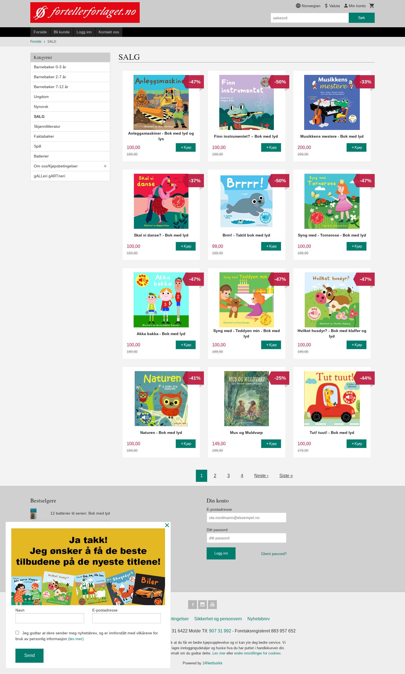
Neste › (261, 475)
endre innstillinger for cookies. (258, 653)
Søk (361, 17)
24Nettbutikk (212, 663)
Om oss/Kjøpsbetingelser (56, 166)
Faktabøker (44, 136)
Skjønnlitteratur (47, 126)
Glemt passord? (274, 554)
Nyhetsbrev (258, 618)
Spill (37, 146)
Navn (20, 610)
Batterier (41, 156)
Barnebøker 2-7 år (50, 77)
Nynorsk (41, 106)
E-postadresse (219, 509)
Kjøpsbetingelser (172, 618)
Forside (40, 32)
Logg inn (84, 32)
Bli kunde (62, 32)
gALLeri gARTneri (49, 176)
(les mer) (76, 639)
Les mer (219, 653)
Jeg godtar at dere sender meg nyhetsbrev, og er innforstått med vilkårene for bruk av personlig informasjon (86, 636)
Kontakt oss (109, 32)
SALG (39, 116)
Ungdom (41, 96)
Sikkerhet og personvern (218, 618)
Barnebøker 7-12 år (51, 87)
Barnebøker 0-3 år (50, 67)
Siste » (286, 475)
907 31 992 (220, 631)
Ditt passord (217, 530)
